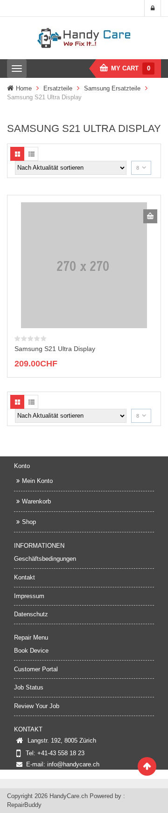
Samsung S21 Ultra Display (54, 348)
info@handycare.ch (73, 764)
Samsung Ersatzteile (112, 88)
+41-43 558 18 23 (60, 753)
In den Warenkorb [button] (150, 216)
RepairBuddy (24, 804)
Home (24, 88)
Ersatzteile (57, 88)
